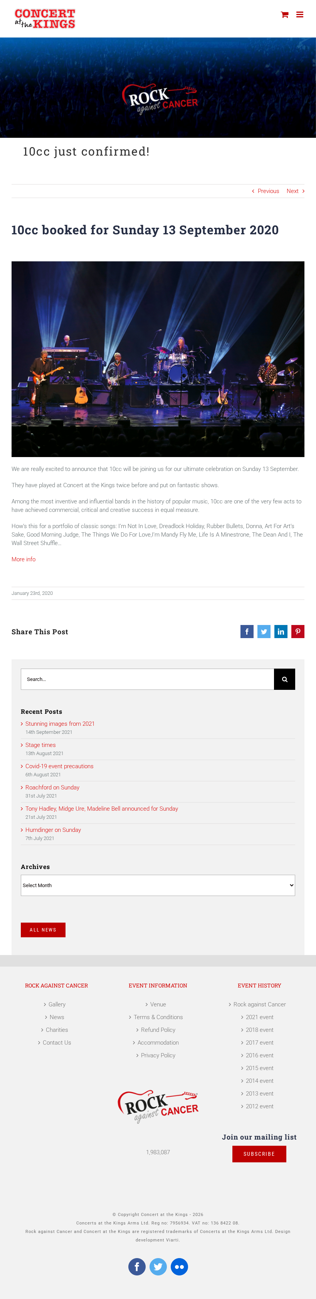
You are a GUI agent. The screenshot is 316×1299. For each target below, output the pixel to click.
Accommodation (158, 1042)
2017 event (260, 1042)
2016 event (260, 1055)
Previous (268, 191)
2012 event (260, 1106)
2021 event (260, 1017)
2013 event (260, 1093)
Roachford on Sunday (52, 787)
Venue (158, 1004)
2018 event (260, 1029)
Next (293, 191)
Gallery (57, 1004)
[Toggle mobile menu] (300, 14)
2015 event (260, 1068)
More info (23, 559)
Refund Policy (158, 1029)
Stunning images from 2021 (60, 723)
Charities (57, 1029)
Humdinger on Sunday (53, 829)
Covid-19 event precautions (59, 766)
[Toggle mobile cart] (285, 14)
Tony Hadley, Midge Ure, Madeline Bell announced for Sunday (101, 808)
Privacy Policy (158, 1055)
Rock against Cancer (260, 1004)
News (57, 1017)
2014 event (260, 1080)
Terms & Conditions (158, 1017)
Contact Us (57, 1042)
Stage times (40, 745)
